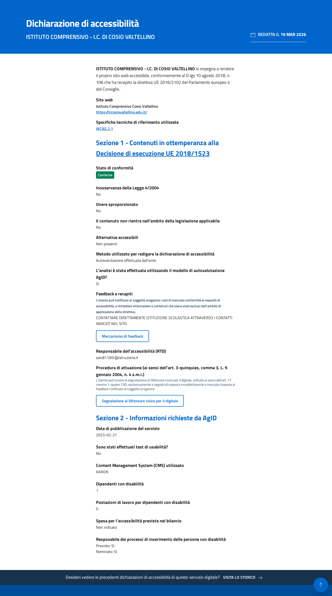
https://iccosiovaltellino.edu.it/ (121, 112)
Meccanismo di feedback (122, 336)
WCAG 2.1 (104, 128)
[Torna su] (321, 585)
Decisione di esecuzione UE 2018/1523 (153, 153)
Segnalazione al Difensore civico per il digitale (140, 401)
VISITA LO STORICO (239, 577)
